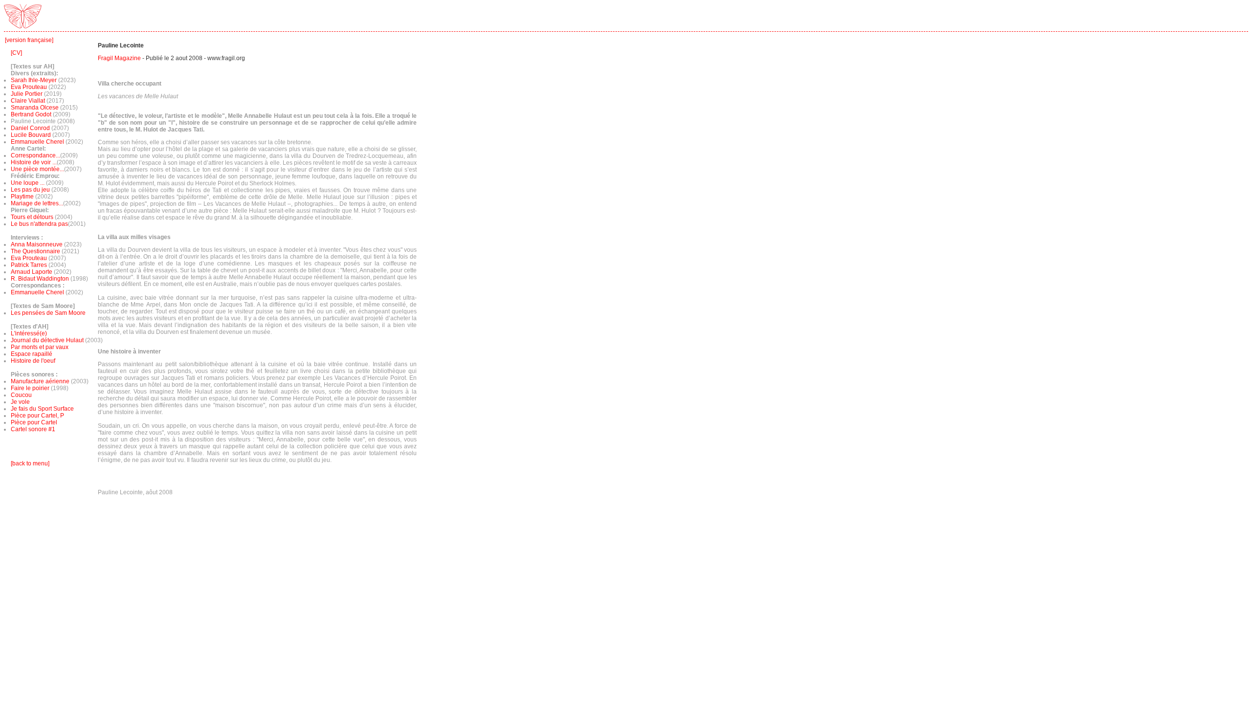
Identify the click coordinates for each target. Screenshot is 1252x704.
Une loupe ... (28, 182)
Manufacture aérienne (40, 381)
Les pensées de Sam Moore (48, 312)
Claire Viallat (28, 100)
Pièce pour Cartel (34, 422)
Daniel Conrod (30, 128)
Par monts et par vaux (39, 347)
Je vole (20, 401)
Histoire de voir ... (34, 162)
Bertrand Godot (31, 114)
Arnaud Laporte (32, 271)
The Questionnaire (36, 251)
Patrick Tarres (29, 265)
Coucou (21, 395)
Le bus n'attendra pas (39, 223)
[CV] (16, 52)
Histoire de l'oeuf (33, 360)
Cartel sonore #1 (33, 429)
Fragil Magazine (119, 58)
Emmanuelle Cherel (37, 141)
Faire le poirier (30, 388)
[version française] (29, 40)
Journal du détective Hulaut (47, 340)
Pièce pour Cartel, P (37, 415)
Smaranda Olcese (35, 107)
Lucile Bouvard (31, 135)
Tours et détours (32, 217)
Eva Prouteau (29, 87)
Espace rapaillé (31, 354)
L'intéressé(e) (29, 333)
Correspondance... (35, 155)
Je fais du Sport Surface (42, 408)
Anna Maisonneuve (37, 244)
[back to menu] (30, 463)
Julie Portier (27, 93)
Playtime (22, 196)
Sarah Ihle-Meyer (34, 80)
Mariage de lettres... (37, 203)
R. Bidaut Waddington (40, 278)
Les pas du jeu (30, 189)
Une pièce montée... (37, 169)
